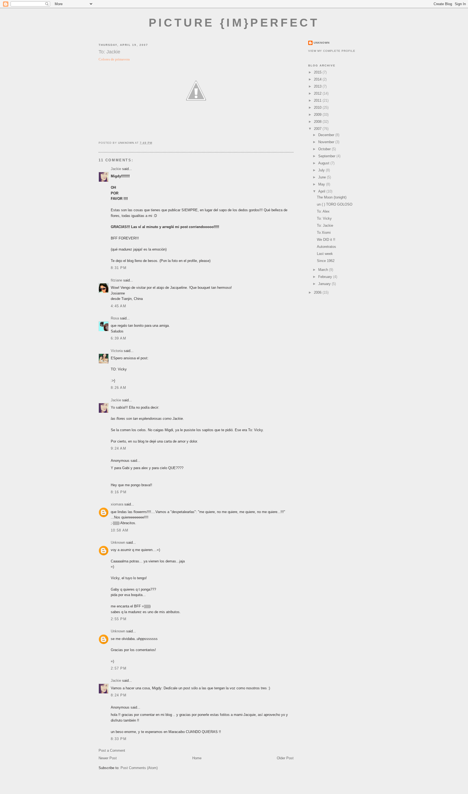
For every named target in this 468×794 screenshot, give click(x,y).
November (326, 142)
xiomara (117, 504)
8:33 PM (118, 739)
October (325, 149)
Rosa (115, 318)
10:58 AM (119, 530)
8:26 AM (118, 388)
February (325, 277)
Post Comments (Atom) (139, 768)
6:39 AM (118, 338)
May (322, 184)
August (324, 163)
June (322, 177)
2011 (318, 100)
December (326, 135)
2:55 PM (118, 619)
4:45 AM (118, 306)
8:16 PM (118, 492)
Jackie (116, 169)
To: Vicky (324, 218)
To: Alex (323, 211)
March (323, 270)
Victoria (117, 351)
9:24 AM (118, 448)
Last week (325, 254)
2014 (318, 79)
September (327, 156)
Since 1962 (325, 261)
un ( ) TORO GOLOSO (334, 204)
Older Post (285, 758)
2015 (318, 72)
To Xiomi (324, 232)
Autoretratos (326, 247)
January (325, 284)
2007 (318, 129)
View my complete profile (331, 50)
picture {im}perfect (234, 22)
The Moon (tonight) (331, 197)
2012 (318, 93)
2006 (318, 292)
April (322, 191)
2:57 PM (118, 668)
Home (197, 758)
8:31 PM (118, 268)
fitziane (116, 280)
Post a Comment (112, 750)
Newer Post (108, 758)
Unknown (118, 542)
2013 (318, 86)
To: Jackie (325, 225)
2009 (318, 115)
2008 (318, 122)
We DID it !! (326, 240)
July (322, 170)
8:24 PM (118, 695)
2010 (318, 107)
